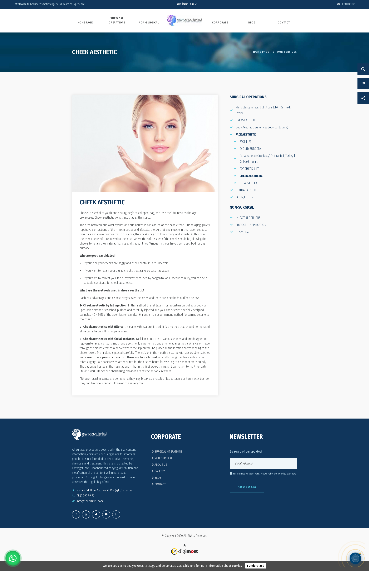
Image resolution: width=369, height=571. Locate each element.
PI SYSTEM (242, 232)
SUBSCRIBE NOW (247, 487)
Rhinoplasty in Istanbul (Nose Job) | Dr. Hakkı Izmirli (263, 110)
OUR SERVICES (287, 51)
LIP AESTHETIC (248, 183)
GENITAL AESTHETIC (248, 190)
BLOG (251, 22)
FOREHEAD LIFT (249, 169)
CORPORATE (220, 22)
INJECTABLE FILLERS (248, 218)
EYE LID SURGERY (250, 149)
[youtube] (106, 514)
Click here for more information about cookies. (212, 566)
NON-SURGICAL (149, 22)
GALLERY (159, 471)
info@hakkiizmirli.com (90, 501)
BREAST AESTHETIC (247, 120)
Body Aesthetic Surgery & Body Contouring (262, 127)
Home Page (261, 51)
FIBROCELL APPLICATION (251, 225)
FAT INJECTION (244, 197)
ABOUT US (160, 464)
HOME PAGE (85, 22)
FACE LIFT (245, 141)
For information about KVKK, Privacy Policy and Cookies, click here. (265, 473)
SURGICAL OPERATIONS (117, 20)
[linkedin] (116, 514)
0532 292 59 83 (86, 496)
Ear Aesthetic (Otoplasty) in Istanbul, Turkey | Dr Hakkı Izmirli (267, 158)
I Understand (255, 566)
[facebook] (76, 514)
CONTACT (284, 22)
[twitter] (86, 514)
